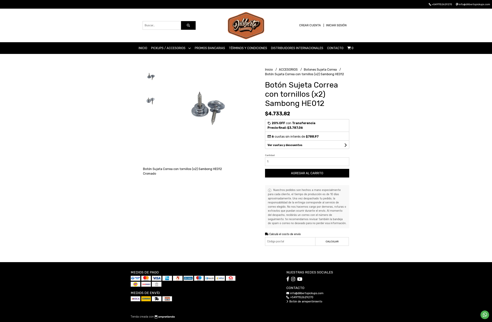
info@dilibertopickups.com (306, 293)
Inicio (143, 48)
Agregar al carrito (307, 173)
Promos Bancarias (210, 48)
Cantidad (270, 155)
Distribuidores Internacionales (297, 48)
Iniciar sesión (336, 25)
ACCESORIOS (288, 69)
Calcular (332, 241)
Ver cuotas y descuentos (285, 145)
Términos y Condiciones (248, 48)
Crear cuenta (310, 25)
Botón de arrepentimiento (305, 301)
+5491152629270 (301, 297)
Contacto (335, 48)
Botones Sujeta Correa (320, 69)
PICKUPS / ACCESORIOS (168, 48)
